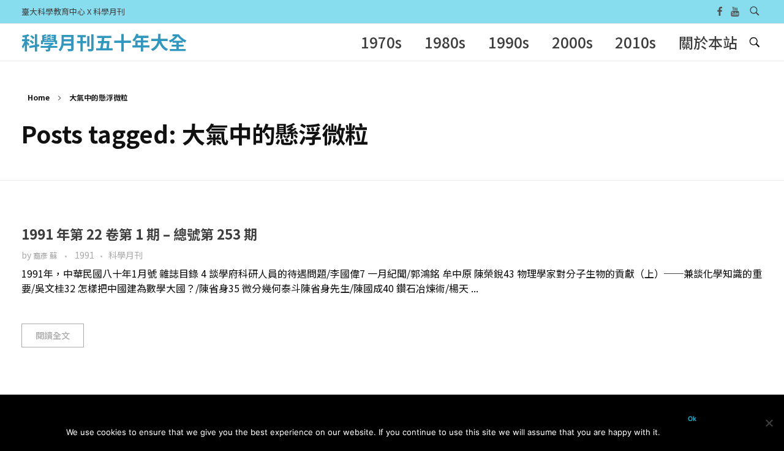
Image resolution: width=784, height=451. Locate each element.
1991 (84, 255)
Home (39, 97)
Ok (692, 419)
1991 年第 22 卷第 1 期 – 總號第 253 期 (139, 233)
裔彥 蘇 (46, 255)
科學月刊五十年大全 (104, 41)
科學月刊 (125, 255)
